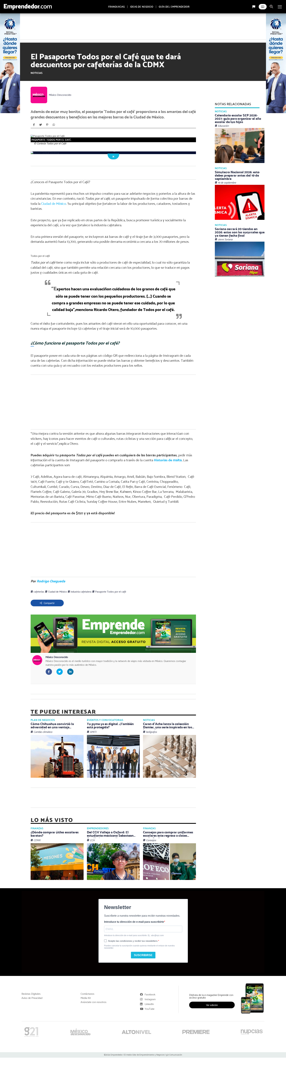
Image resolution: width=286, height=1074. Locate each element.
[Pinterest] (47, 110)
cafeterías (38, 469)
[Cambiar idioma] (253, 6)
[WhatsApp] (53, 110)
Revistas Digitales (31, 857)
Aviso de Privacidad (32, 861)
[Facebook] (34, 110)
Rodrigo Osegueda (51, 459)
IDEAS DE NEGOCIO (141, 6)
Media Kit (86, 861)
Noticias (36, 58)
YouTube (149, 871)
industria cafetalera (80, 469)
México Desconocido (60, 80)
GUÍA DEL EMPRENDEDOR (174, 6)
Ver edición (212, 868)
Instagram (150, 862)
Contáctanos (87, 857)
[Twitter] (40, 110)
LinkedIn (149, 867)
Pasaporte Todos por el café (110, 469)
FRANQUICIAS (116, 6)
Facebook (150, 857)
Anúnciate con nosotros (93, 865)
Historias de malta (168, 387)
